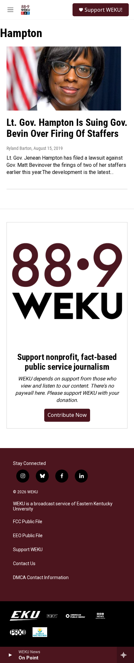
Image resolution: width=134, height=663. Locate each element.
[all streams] (125, 655)
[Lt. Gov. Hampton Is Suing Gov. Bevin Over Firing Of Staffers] (64, 78)
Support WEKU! (103, 10)
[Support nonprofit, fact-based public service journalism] (67, 282)
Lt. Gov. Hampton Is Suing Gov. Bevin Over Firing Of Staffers (67, 128)
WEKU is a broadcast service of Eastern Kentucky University (63, 506)
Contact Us (24, 563)
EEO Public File (28, 535)
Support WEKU (28, 549)
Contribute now (67, 414)
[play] (10, 655)
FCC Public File (27, 521)
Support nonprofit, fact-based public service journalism (67, 362)
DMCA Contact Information (41, 577)
